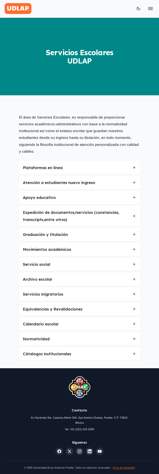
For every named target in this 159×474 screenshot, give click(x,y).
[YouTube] (100, 451)
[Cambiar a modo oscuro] (138, 8)
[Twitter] (69, 451)
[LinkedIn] (89, 451)
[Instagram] (79, 451)
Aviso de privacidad (124, 467)
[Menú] (150, 8)
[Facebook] (59, 451)
